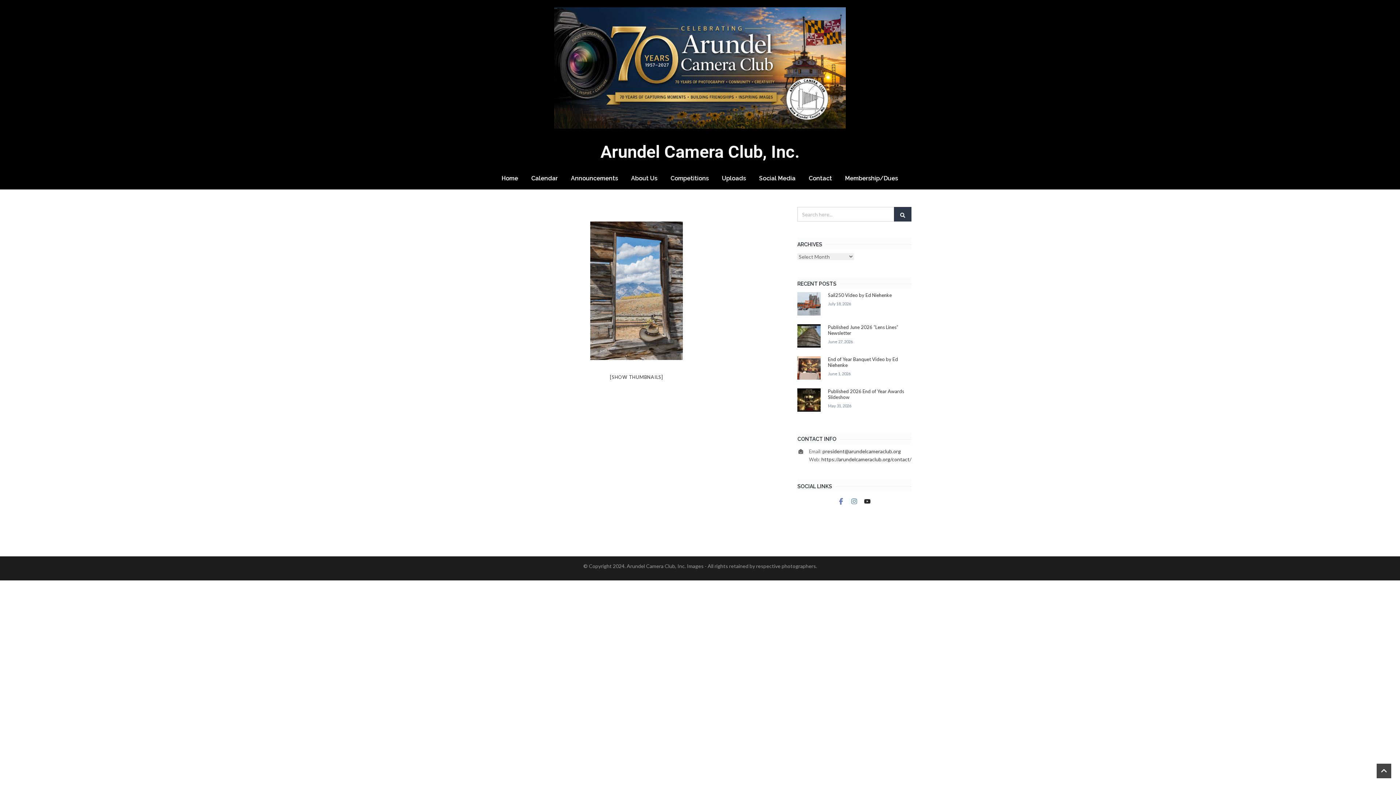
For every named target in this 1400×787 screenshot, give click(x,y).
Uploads (734, 178)
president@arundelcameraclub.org (861, 451)
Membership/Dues (871, 178)
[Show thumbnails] (636, 377)
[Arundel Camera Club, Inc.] (700, 68)
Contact (820, 178)
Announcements (594, 178)
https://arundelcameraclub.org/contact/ (866, 459)
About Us (644, 178)
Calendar (544, 178)
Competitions (689, 178)
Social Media (777, 178)
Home (510, 178)
